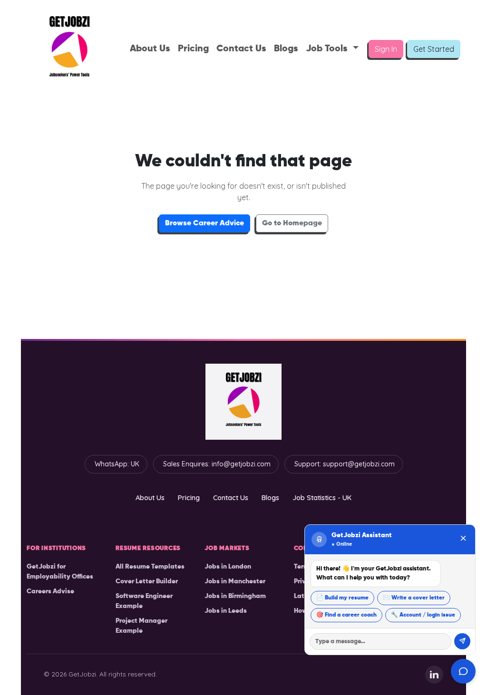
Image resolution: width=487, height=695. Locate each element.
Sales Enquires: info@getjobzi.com (217, 464)
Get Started (433, 49)
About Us (150, 49)
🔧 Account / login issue (423, 615)
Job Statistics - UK (321, 497)
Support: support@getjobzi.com (344, 464)
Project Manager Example (141, 626)
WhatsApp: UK (117, 464)
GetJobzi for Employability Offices (60, 571)
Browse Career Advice (204, 223)
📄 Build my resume (342, 598)
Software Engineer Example (144, 601)
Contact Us (241, 49)
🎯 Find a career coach (346, 615)
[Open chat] (463, 671)
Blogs (286, 49)
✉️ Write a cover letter (414, 598)
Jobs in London (228, 566)
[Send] (462, 641)
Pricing (193, 49)
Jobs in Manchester (235, 581)
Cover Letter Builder (147, 581)
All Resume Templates (150, 566)
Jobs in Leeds (226, 611)
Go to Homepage (292, 223)
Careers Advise (50, 591)
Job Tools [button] (328, 49)
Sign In (386, 49)
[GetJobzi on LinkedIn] (434, 675)
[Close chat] (463, 539)
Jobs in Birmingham (235, 596)
